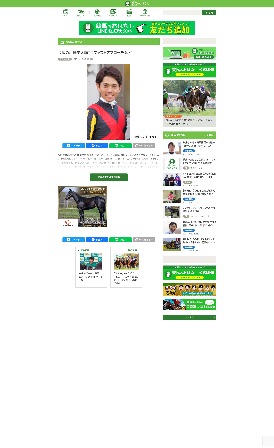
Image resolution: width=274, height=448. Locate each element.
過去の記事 (65, 59)
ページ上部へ (190, 317)
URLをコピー (146, 145)
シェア (99, 145)
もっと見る (208, 135)
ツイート (75, 145)
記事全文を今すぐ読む (109, 177)
